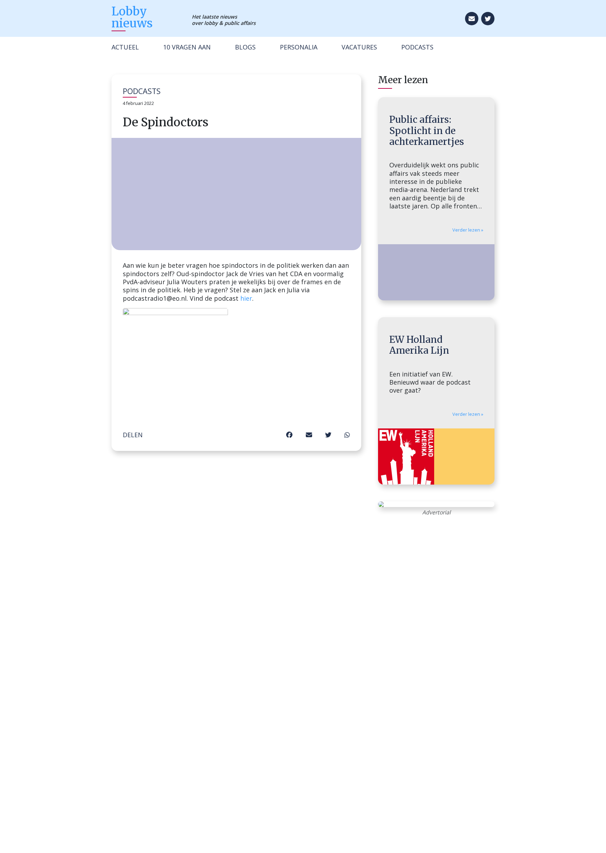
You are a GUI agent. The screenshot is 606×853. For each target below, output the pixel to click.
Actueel (125, 47)
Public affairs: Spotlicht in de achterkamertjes (426, 130)
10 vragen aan (187, 47)
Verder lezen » (467, 230)
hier (246, 298)
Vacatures (359, 47)
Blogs (245, 47)
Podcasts (417, 47)
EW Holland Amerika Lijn (419, 345)
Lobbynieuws (132, 17)
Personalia (298, 47)
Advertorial (436, 512)
